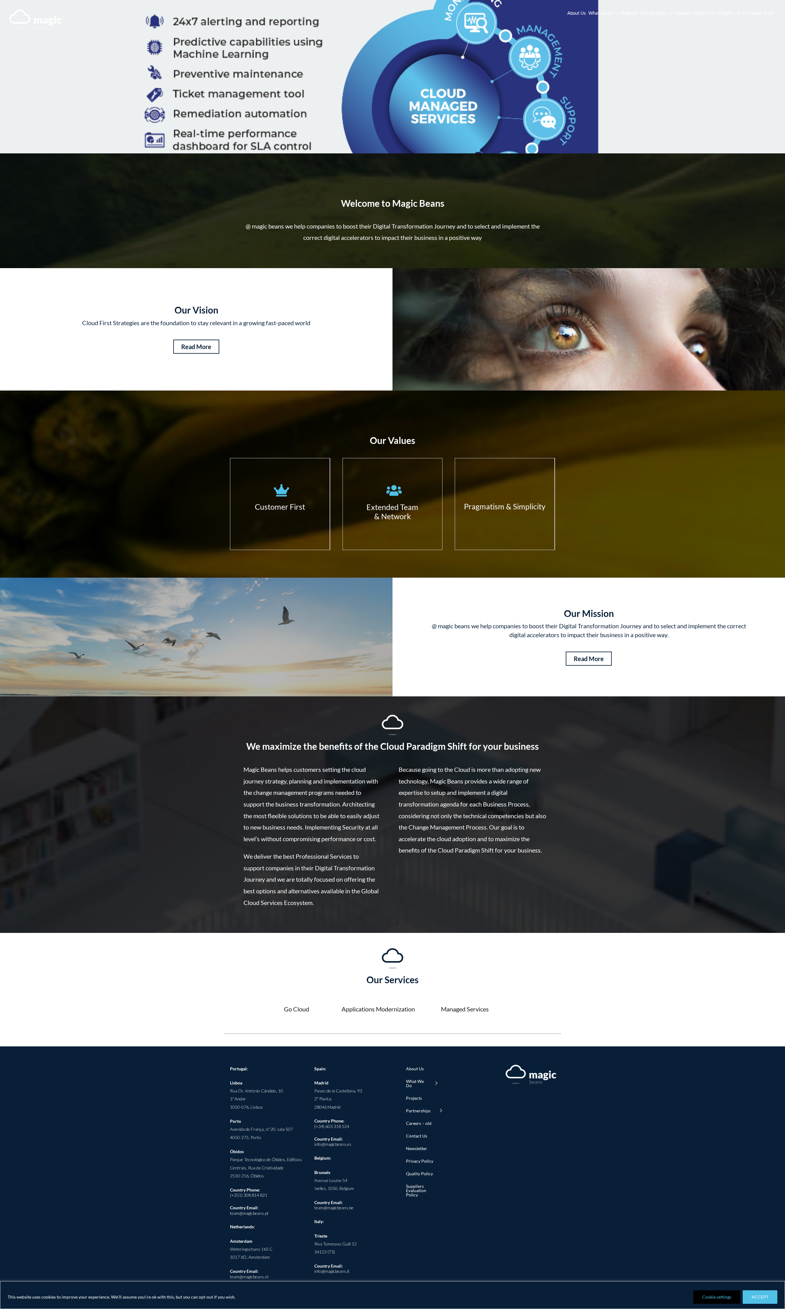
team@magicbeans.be (334, 1207)
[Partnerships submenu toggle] (441, 1111)
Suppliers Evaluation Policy (416, 1190)
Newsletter (416, 1148)
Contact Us (416, 1135)
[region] (392, 1295)
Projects (414, 1098)
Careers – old (418, 1123)
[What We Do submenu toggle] (436, 1083)
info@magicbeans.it (332, 1271)
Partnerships (418, 1110)
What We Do (415, 1083)
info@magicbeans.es (332, 1144)
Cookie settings (716, 1296)
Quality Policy (419, 1173)
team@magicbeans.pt (249, 1213)
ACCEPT (760, 1296)
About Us (415, 1068)
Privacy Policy (419, 1161)
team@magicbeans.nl (249, 1276)
